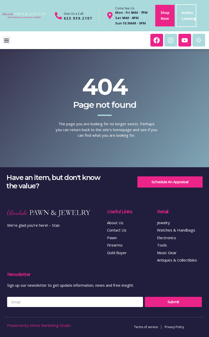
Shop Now (165, 15)
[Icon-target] (198, 40)
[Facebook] (156, 40)
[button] (7, 40)
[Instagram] (170, 40)
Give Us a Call (73, 13)
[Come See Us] (109, 15)
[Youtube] (184, 40)
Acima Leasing (188, 15)
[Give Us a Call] (58, 15)
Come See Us (124, 8)
